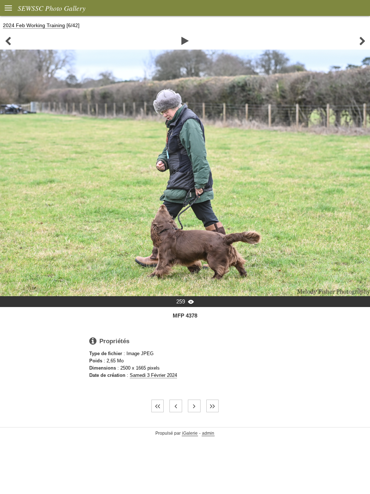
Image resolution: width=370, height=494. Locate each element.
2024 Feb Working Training (34, 25)
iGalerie (190, 433)
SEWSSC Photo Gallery (52, 8)
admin (208, 433)
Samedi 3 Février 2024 (153, 375)
